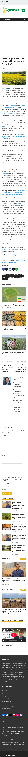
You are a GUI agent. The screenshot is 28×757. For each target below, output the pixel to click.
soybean (11, 152)
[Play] (4, 640)
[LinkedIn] (7, 715)
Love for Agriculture (12, 755)
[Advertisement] (14, 38)
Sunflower (5, 278)
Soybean (20, 277)
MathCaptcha (6, 489)
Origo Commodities (12, 277)
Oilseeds (4, 277)
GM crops (4, 88)
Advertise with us (6, 701)
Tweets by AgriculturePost (8, 645)
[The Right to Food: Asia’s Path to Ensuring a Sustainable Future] (14, 326)
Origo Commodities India (8, 249)
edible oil (19, 203)
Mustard (21, 276)
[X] (10, 715)
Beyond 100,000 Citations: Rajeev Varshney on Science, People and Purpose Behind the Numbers (18, 505)
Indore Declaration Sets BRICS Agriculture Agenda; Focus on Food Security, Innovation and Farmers (18, 548)
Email (4, 462)
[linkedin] (18, 4)
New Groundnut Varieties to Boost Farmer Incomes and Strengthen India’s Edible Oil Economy (19, 527)
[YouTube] (14, 715)
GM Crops (13, 276)
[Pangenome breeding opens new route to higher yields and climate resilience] (6, 514)
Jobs (3, 693)
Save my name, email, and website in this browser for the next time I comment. (12, 479)
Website (4, 469)
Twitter (23, 260)
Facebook (13, 262)
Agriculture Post (14, 752)
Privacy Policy (5, 696)
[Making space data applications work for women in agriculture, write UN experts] (14, 302)
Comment (5, 435)
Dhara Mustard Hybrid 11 (9, 113)
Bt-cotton (13, 105)
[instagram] (23, 4)
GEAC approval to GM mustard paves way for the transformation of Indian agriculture (13, 192)
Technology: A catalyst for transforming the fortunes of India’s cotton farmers (13, 353)
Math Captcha (6, 483)
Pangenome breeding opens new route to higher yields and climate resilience (18, 516)
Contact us (5, 704)
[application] (14, 635)
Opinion (3, 56)
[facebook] (21, 4)
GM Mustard (10, 274)
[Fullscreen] (24, 640)
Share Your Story (6, 698)
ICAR (18, 276)
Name (4, 455)
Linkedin (4, 262)
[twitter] (20, 4)
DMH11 (21, 274)
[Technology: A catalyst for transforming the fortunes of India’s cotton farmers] (14, 350)
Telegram (17, 260)
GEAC (9, 276)
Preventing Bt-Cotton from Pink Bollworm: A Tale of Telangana (13, 136)
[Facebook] (3, 715)
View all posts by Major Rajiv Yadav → (18, 416)
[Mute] (22, 640)
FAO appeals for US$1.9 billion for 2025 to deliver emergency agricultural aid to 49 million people (14, 611)
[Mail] (21, 715)
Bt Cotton (16, 274)
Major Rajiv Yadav (16, 67)
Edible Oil (4, 276)
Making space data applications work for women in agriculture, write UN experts (13, 304)
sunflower (8, 177)
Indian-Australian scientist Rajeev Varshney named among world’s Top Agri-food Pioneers (19, 537)
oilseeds (6, 173)
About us (4, 690)
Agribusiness (18, 255)
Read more (4, 681)
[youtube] (26, 4)
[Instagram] (17, 715)
